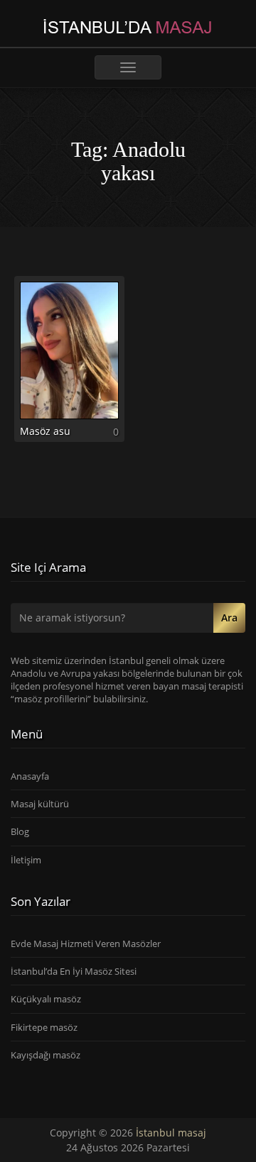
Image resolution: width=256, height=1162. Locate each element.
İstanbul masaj (171, 1132)
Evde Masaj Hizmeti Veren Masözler (86, 943)
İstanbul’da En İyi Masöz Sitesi (74, 971)
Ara (229, 617)
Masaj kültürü (40, 803)
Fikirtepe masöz (44, 1027)
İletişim (26, 859)
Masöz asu (45, 431)
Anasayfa (30, 776)
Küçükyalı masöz (46, 998)
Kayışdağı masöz (45, 1054)
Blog (20, 831)
